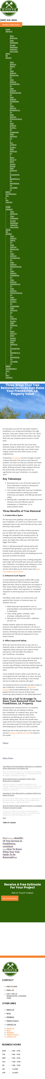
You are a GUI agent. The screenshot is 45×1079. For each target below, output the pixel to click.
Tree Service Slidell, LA (13, 127)
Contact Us (11, 1025)
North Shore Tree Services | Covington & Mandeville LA (15, 172)
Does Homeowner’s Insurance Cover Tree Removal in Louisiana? (19, 780)
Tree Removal (13, 37)
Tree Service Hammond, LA (14, 100)
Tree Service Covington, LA (15, 83)
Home (8, 207)
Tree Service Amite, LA (13, 65)
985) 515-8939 (25, 733)
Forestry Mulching (14, 51)
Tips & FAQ (7, 198)
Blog (9, 1013)
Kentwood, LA (14, 184)
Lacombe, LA (14, 189)
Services (8, 31)
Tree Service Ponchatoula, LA (16, 118)
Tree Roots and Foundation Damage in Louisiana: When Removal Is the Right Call (22, 767)
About (8, 366)
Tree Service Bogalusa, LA (14, 74)
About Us (10, 1010)
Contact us (13, 733)
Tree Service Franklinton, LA (15, 92)
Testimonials (10, 194)
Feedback (10, 1017)
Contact (9, 202)
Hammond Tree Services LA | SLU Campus (14, 138)
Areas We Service (8, 56)
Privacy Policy (13, 1021)
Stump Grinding (14, 46)
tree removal (16, 458)
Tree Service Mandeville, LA (15, 109)
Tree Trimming (14, 42)
